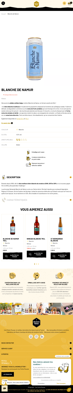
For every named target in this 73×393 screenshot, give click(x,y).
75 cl (27, 119)
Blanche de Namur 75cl (11, 240)
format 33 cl (20, 119)
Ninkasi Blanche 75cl (36, 239)
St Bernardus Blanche (57, 240)
